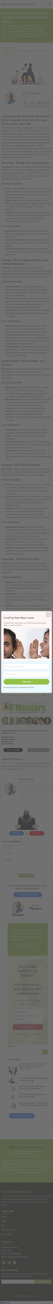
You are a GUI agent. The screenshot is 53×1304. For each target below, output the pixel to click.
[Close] (48, 614)
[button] (26, 643)
